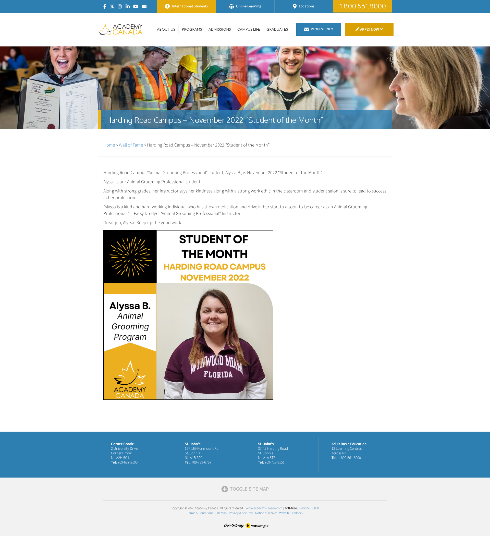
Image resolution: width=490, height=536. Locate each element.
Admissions (220, 29)
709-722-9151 (275, 462)
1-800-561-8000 (349, 457)
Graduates (277, 29)
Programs (192, 29)
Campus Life (248, 29)
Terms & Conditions (200, 513)
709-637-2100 (128, 462)
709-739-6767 (201, 462)
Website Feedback (291, 513)
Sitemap (221, 513)
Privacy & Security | (242, 513)
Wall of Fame (131, 145)
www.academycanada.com (264, 508)
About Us (166, 29)
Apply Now (369, 29)
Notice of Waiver (266, 513)
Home (109, 145)
